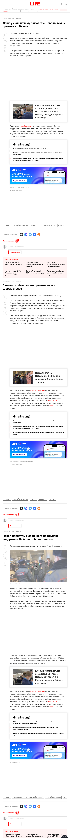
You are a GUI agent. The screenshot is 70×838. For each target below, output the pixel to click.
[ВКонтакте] (34, 234)
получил (52, 406)
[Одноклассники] (39, 234)
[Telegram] (30, 234)
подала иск (52, 400)
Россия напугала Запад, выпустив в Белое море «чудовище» (55, 273)
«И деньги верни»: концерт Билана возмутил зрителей (35, 264)
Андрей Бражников (17, 190)
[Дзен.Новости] (21, 234)
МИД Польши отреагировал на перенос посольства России (56, 264)
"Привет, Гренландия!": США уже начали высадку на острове (35, 273)
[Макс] (26, 234)
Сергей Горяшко (23, 584)
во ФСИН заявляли (37, 390)
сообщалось (26, 126)
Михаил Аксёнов (16, 762)
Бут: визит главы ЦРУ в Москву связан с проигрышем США (13, 273)
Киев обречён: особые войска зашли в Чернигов (13, 263)
